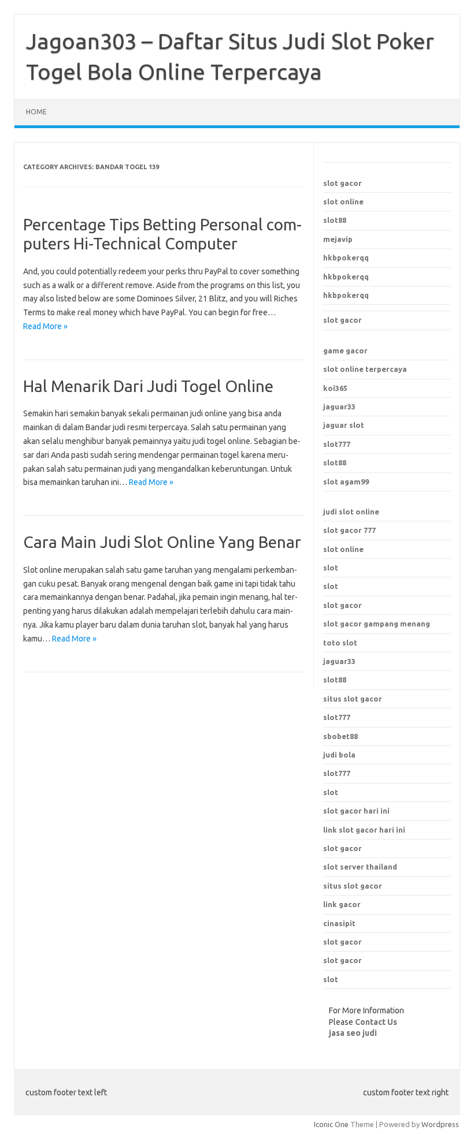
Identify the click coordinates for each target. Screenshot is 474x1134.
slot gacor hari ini (356, 811)
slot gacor (342, 183)
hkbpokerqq (346, 257)
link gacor (342, 904)
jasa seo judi (353, 1033)
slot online (343, 201)
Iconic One (331, 1124)
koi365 (335, 388)
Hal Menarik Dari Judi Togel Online (148, 386)
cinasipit (339, 923)
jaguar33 (339, 406)
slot (330, 568)
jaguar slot (343, 425)
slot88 (334, 220)
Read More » (45, 326)
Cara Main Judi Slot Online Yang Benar (162, 542)
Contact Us (376, 1022)
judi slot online (351, 512)
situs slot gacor (352, 886)
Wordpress (440, 1124)
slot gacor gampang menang (376, 624)
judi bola (339, 755)
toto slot (340, 643)
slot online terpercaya (365, 369)
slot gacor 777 (349, 530)
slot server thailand (360, 867)
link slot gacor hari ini (364, 830)
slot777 (336, 444)
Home (36, 111)
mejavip (338, 239)
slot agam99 (346, 482)
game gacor (345, 350)
